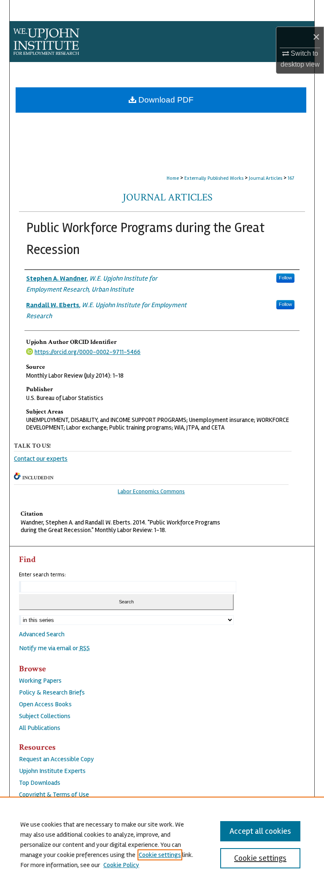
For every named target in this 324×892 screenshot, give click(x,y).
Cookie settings (160, 855)
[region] (162, 844)
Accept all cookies (260, 831)
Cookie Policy (121, 865)
